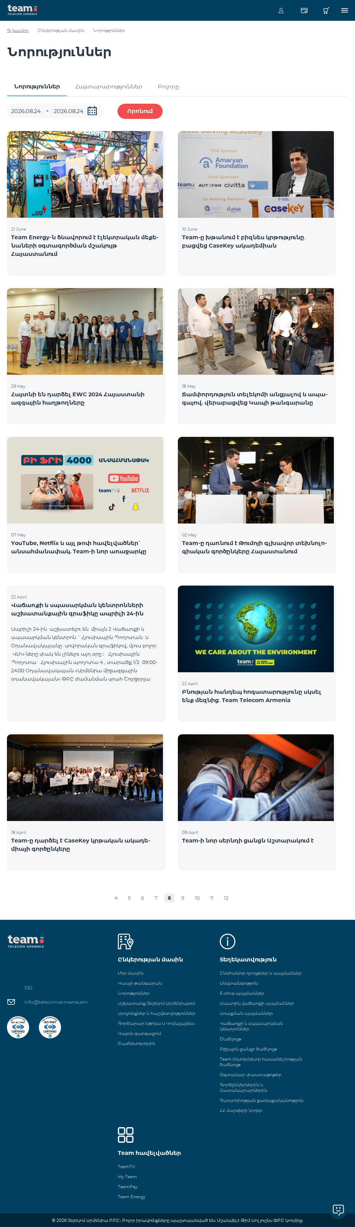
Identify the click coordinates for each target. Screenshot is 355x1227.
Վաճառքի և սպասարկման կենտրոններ (251, 1026)
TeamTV (126, 1166)
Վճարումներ (304, 10)
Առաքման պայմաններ (246, 1013)
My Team (127, 1176)
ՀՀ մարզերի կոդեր (241, 1110)
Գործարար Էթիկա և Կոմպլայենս (156, 1023)
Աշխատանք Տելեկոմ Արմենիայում (156, 1003)
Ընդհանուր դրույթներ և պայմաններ (261, 973)
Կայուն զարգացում (139, 1033)
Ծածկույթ (230, 1039)
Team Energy (132, 1196)
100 (28, 988)
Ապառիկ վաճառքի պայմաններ (257, 1003)
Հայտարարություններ (108, 86)
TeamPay (128, 1186)
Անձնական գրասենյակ (281, 10)
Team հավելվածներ (149, 1153)
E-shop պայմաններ (242, 993)
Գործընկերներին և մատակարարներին (243, 1087)
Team (22, 9)
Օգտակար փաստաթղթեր (251, 1074)
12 (226, 898)
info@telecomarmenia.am (56, 1002)
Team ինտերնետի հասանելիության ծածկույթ (261, 1061)
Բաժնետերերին (136, 1043)
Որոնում (140, 111)
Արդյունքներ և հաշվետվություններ (157, 1013)
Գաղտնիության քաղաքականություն (261, 1100)
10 (197, 898)
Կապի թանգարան (140, 983)
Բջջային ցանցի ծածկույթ (248, 1049)
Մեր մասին (131, 973)
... (92, 110)
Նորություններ (37, 86)
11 (212, 898)
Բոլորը (168, 86)
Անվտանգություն (239, 983)
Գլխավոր (18, 30)
